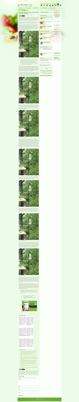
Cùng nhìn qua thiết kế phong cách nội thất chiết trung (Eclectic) (29, 357)
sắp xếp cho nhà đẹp (25, 372)
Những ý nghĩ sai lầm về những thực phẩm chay (47, 42)
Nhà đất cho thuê (34, 290)
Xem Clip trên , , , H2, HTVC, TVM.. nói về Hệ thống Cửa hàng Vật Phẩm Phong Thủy (57, 16)
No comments (30, 14)
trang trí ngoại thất (21, 374)
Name (19, 386)
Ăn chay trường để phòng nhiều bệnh (47, 37)
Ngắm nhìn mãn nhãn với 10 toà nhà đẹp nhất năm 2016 (28, 356)
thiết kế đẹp (36, 373)
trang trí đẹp (33, 374)
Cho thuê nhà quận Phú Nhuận (32, 60)
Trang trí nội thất (30, 374)
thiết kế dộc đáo (35, 372)
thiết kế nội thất (33, 373)
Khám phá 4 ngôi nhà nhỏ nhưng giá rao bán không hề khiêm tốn (29, 367)
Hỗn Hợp (26, 14)
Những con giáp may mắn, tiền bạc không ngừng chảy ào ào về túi (45, 65)
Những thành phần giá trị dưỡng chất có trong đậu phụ (47, 49)
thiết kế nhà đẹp (28, 373)
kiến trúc (23, 371)
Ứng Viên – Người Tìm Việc (46, 70)
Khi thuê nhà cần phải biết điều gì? (45, 62)
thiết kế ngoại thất (24, 373)
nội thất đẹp (21, 372)
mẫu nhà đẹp (31, 371)
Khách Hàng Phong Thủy (46, 75)
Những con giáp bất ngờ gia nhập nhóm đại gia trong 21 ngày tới (46, 60)
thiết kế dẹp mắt (31, 372)
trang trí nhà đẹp (25, 374)
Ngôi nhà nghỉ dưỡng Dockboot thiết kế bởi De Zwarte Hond (28, 360)
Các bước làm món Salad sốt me (47, 22)
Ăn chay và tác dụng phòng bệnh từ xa (47, 33)
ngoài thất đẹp (34, 371)
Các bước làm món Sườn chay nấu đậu (48, 17)
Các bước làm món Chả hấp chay (47, 26)
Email (19, 389)
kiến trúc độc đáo (27, 371)
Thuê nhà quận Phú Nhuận (26, 61)
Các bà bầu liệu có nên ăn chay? (47, 53)
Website (19, 392)
